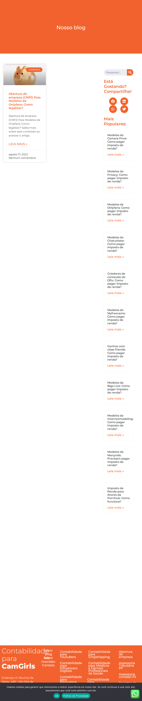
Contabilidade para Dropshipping (99, 654)
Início (48, 650)
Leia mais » (18, 144)
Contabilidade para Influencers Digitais (71, 667)
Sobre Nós (48, 658)
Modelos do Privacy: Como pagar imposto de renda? (117, 176)
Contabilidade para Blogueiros (71, 679)
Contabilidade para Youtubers (71, 654)
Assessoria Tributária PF (127, 665)
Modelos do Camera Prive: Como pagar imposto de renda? (117, 141)
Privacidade (48, 662)
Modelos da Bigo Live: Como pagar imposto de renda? (118, 387)
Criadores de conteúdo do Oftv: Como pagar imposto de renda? (117, 280)
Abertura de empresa (126, 654)
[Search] (130, 72)
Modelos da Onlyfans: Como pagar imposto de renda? (118, 209)
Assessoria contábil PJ (127, 675)
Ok (56, 695)
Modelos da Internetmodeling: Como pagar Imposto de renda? (120, 422)
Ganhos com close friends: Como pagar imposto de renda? (116, 353)
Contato (48, 665)
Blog (48, 654)
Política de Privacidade (75, 695)
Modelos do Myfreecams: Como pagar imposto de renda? (116, 316)
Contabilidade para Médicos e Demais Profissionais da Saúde (99, 668)
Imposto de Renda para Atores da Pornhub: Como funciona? (118, 495)
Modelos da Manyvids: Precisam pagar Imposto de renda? (118, 458)
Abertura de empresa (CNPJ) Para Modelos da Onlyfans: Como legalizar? (25, 101)
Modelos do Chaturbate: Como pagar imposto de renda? (116, 244)
